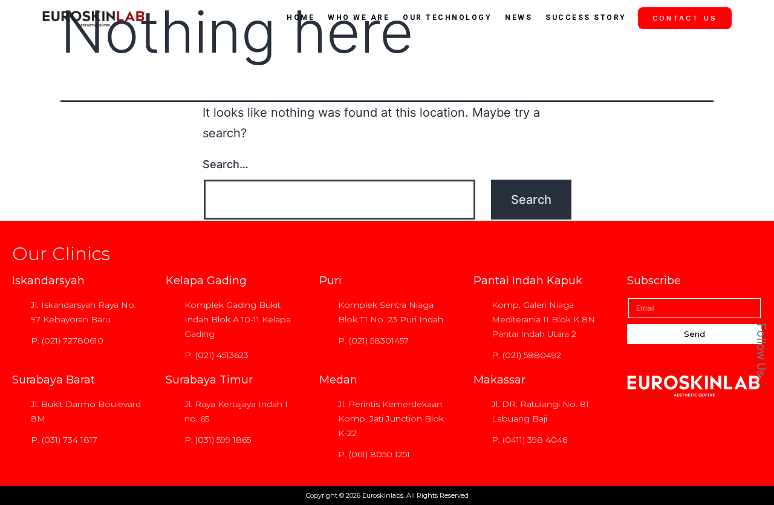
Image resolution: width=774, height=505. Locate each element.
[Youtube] (755, 288)
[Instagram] (755, 261)
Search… (226, 164)
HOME (300, 17)
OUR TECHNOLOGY (447, 17)
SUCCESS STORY (585, 17)
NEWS (518, 17)
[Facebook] (755, 234)
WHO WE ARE (358, 17)
